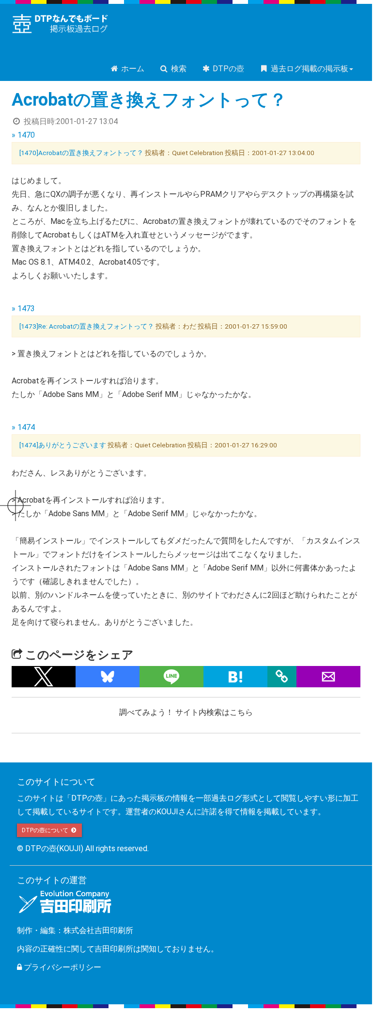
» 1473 (23, 308)
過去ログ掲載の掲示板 (308, 68)
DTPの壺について (46, 830)
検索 (177, 68)
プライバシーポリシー (61, 967)
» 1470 (23, 135)
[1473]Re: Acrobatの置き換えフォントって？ (86, 326)
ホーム (131, 68)
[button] (44, 676)
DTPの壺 (227, 68)
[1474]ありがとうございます (62, 445)
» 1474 (23, 427)
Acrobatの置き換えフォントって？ (149, 100)
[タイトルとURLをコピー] (281, 676)
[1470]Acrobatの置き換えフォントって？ (81, 153)
